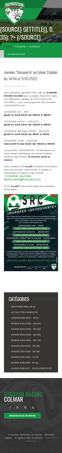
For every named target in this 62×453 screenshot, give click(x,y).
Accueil (8, 46)
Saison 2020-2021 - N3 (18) (25, 351)
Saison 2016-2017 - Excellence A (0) (31, 368)
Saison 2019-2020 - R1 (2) (24, 357)
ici (22, 166)
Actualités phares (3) (24, 312)
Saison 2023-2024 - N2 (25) (26, 335)
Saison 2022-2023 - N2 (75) (26, 340)
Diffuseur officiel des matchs (22, 415)
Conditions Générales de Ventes (25, 434)
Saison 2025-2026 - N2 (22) (26, 323)
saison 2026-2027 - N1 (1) (24, 318)
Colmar (23, 397)
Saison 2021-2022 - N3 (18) (25, 346)
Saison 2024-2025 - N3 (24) (26, 329)
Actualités (20, 46)
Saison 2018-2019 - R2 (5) (24, 363)
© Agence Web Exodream (28, 438)
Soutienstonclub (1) (23, 306)
